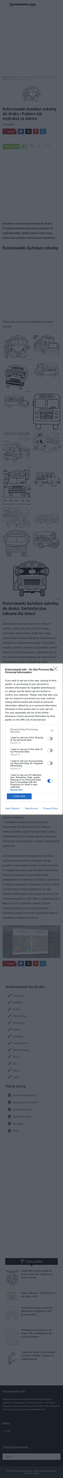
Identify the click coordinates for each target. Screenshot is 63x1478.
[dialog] (31, 739)
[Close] (56, 670)
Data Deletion (12, 808)
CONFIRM (19, 796)
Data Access (31, 808)
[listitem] (31, 730)
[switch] (50, 738)
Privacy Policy (50, 808)
